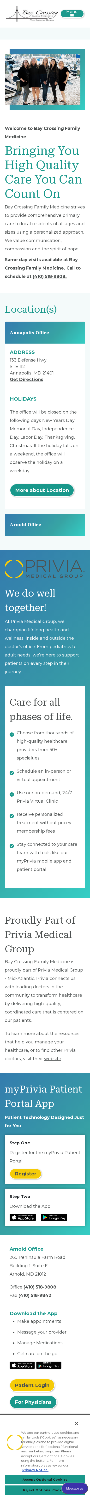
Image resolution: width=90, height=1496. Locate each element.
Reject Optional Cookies (45, 1490)
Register (25, 1174)
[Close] (76, 1423)
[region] (45, 1455)
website (52, 1058)
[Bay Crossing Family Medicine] (32, 13)
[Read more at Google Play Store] (54, 1217)
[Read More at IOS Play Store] (22, 1365)
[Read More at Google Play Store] (48, 1365)
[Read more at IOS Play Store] (23, 1217)
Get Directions (26, 379)
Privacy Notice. (35, 1470)
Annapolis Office (29, 332)
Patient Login (32, 1385)
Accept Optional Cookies (45, 1479)
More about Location (42, 490)
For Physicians (33, 1402)
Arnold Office (25, 524)
